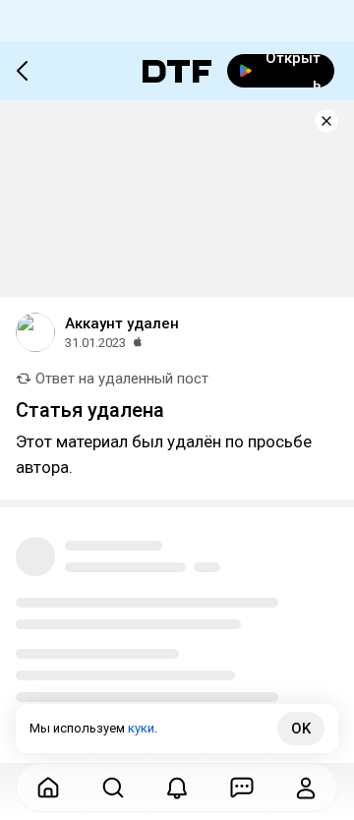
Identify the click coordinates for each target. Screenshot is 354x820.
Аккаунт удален (122, 323)
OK (301, 728)
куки (141, 728)
